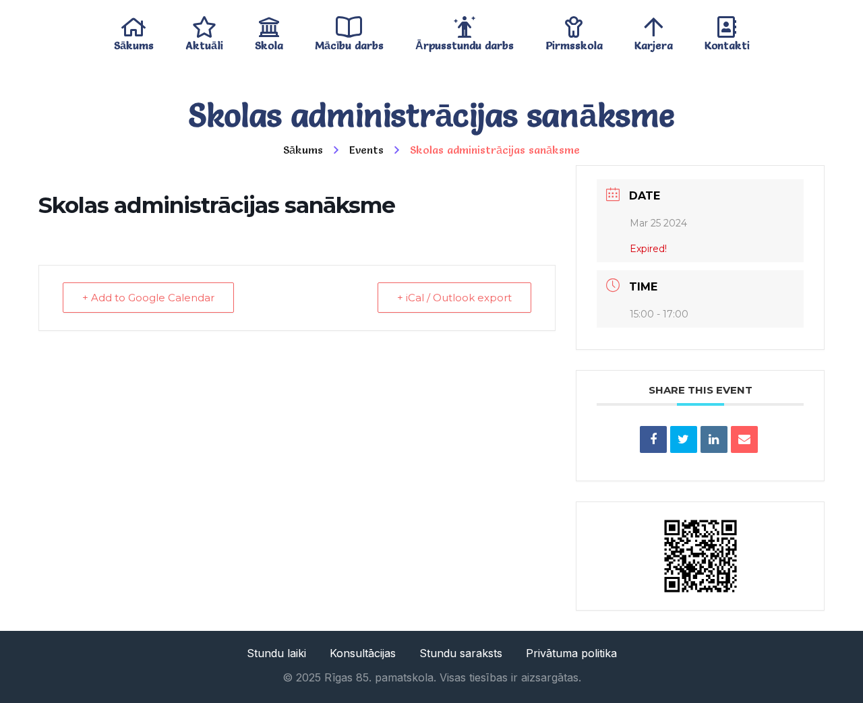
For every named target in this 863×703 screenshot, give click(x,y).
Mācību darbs (349, 42)
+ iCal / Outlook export (454, 297)
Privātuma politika (571, 653)
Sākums (134, 42)
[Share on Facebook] (653, 439)
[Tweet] (683, 439)
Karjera (653, 42)
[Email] (744, 439)
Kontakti (727, 42)
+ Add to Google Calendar (148, 297)
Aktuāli (204, 42)
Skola (269, 42)
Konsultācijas (363, 653)
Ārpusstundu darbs (464, 42)
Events (366, 149)
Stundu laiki (276, 653)
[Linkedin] (714, 439)
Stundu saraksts (460, 653)
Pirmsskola (574, 42)
